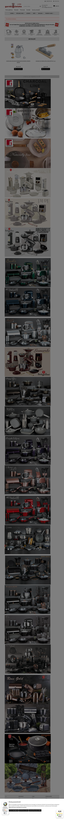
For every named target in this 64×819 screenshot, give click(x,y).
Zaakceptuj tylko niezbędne (10, 810)
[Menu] (8, 802)
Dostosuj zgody (23, 810)
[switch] (5, 813)
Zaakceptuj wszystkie (35, 810)
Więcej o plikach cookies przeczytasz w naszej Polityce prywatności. (14, 807)
